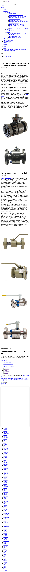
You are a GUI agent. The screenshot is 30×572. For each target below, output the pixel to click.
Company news (7, 56)
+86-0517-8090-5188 (8, 366)
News (4, 48)
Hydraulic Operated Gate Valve (16, 24)
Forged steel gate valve (14, 36)
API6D (8, 32)
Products (5, 11)
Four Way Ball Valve (5, 378)
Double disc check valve (15, 34)
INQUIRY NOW (5, 360)
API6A (8, 12)
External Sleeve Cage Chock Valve (17, 20)
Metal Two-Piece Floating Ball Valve (17, 16)
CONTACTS (6, 42)
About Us (5, 38)
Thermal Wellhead (10, 380)
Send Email (3, 383)
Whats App (3, 384)
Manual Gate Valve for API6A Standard (18, 28)
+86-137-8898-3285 (8, 364)
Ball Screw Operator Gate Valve (16, 17)
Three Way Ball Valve (18, 379)
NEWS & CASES (7, 41)
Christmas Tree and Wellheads (16, 15)
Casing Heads (12, 13)
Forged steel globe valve (15, 37)
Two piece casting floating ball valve (17, 33)
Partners (5, 44)
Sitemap (3, 376)
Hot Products (26, 375)
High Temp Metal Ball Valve (17, 378)
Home (4, 9)
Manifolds (11, 31)
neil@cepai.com (7, 362)
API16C (8, 29)
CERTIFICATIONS (8, 40)
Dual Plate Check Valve (14, 19)
